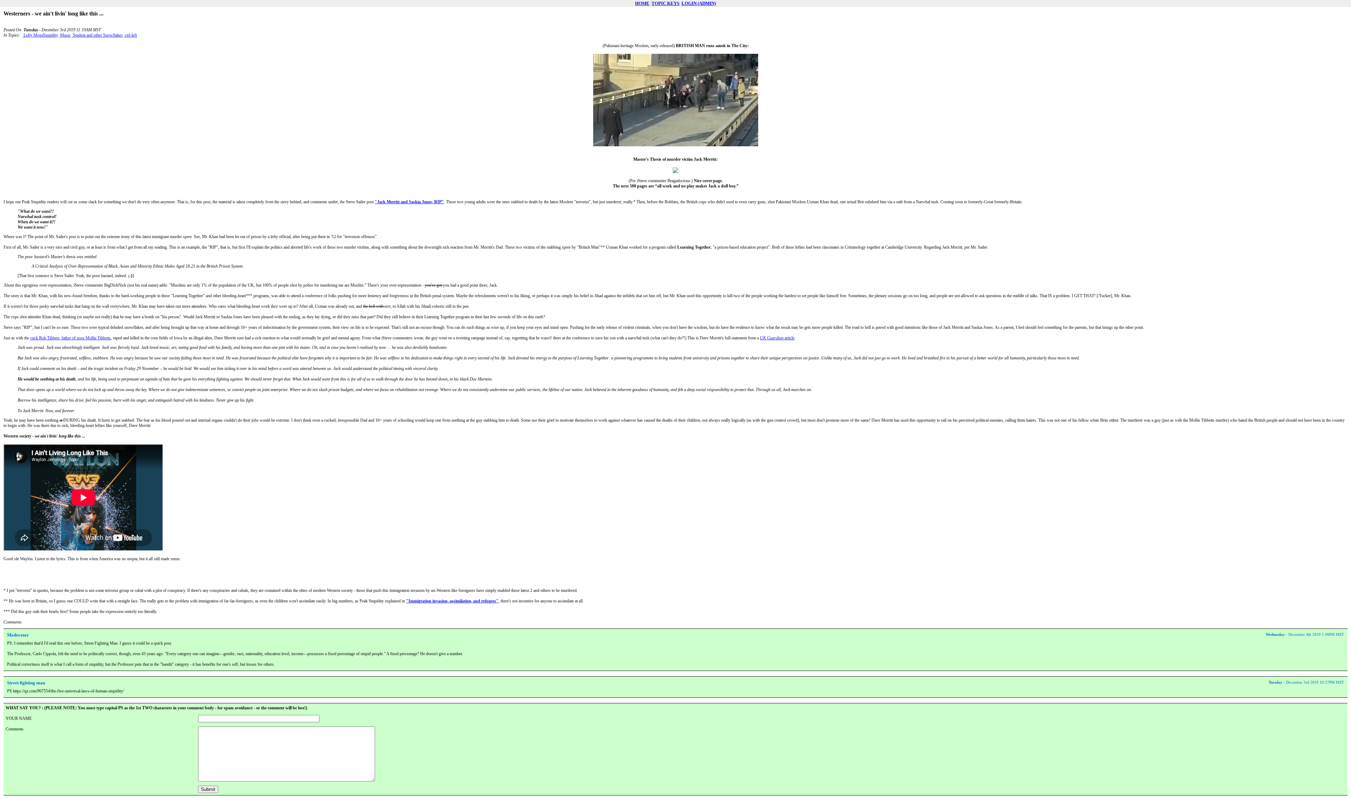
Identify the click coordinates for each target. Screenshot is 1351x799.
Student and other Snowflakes (97, 35)
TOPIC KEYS (665, 3)
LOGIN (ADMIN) (698, 3)
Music (65, 35)
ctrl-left (130, 35)
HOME (642, 3)
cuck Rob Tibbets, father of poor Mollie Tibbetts (70, 337)
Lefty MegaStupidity (40, 35)
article (777, 337)
